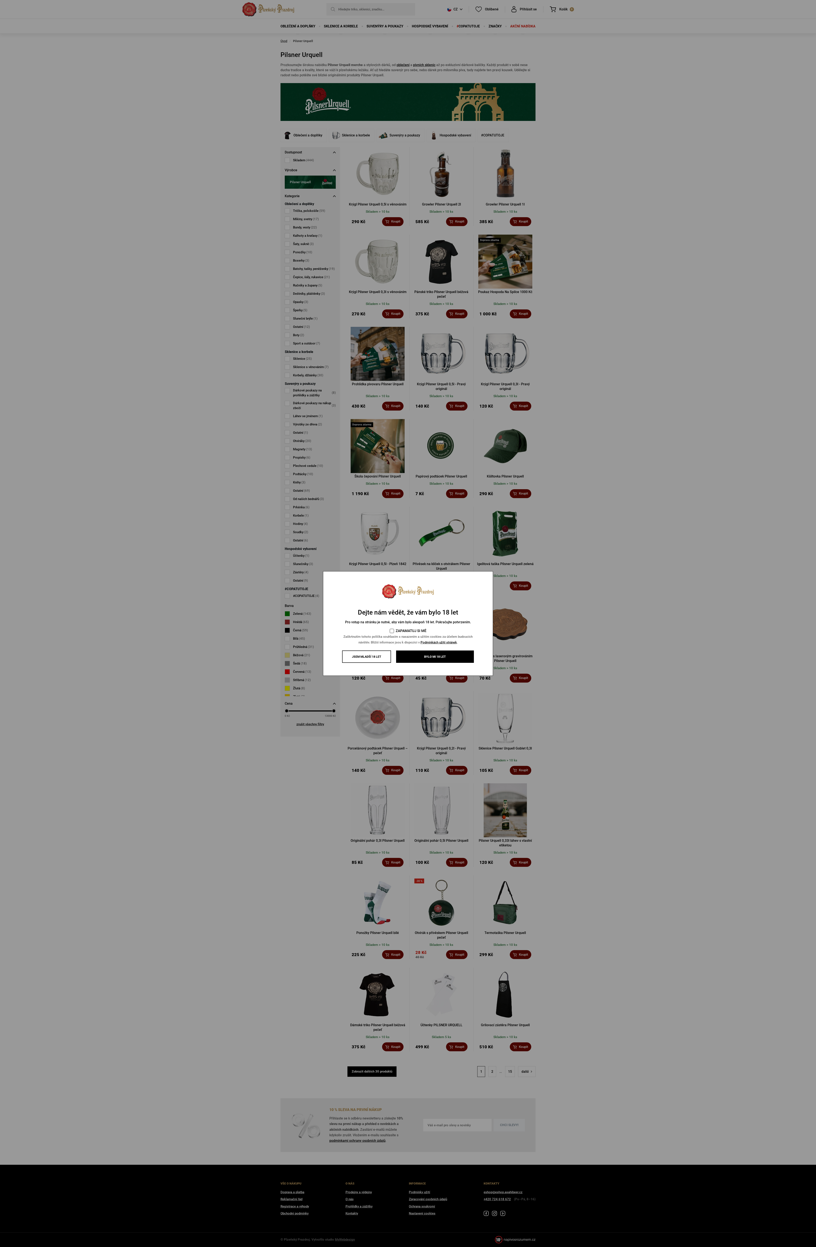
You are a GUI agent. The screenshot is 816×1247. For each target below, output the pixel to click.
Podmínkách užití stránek (439, 642)
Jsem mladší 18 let (366, 656)
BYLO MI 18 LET (435, 656)
